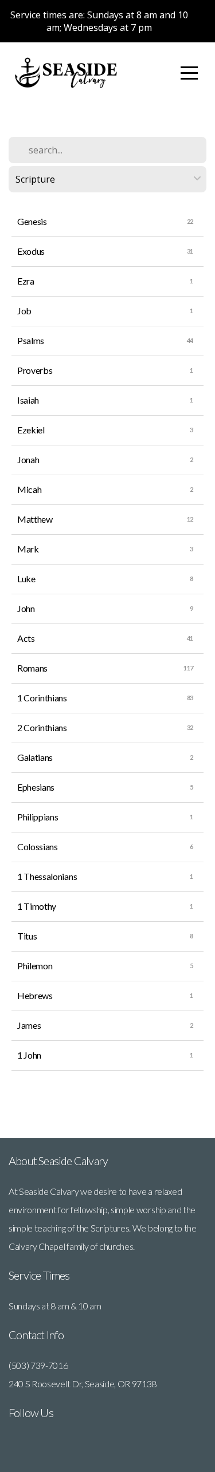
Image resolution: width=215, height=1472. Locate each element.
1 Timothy (36, 906)
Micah (29, 489)
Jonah (28, 459)
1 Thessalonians (47, 876)
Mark (28, 548)
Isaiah (28, 399)
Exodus (31, 251)
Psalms (30, 340)
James (29, 1025)
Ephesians (35, 787)
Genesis (32, 221)
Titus (27, 935)
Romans (32, 667)
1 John (29, 1054)
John (26, 608)
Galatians (35, 757)
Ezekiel (31, 429)
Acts (26, 638)
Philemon (34, 965)
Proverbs (34, 370)
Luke (26, 578)
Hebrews (35, 995)
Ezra (25, 280)
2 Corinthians (42, 727)
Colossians (37, 846)
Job (24, 310)
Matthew (35, 519)
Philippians (37, 816)
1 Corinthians (42, 697)
